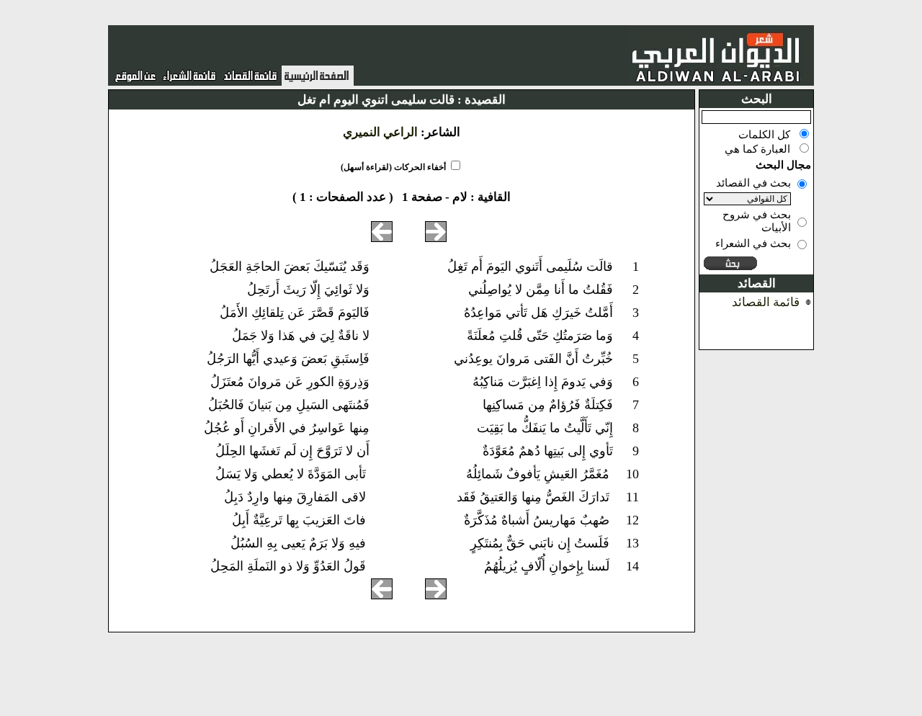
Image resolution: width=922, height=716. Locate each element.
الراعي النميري (380, 132)
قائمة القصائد (766, 302)
